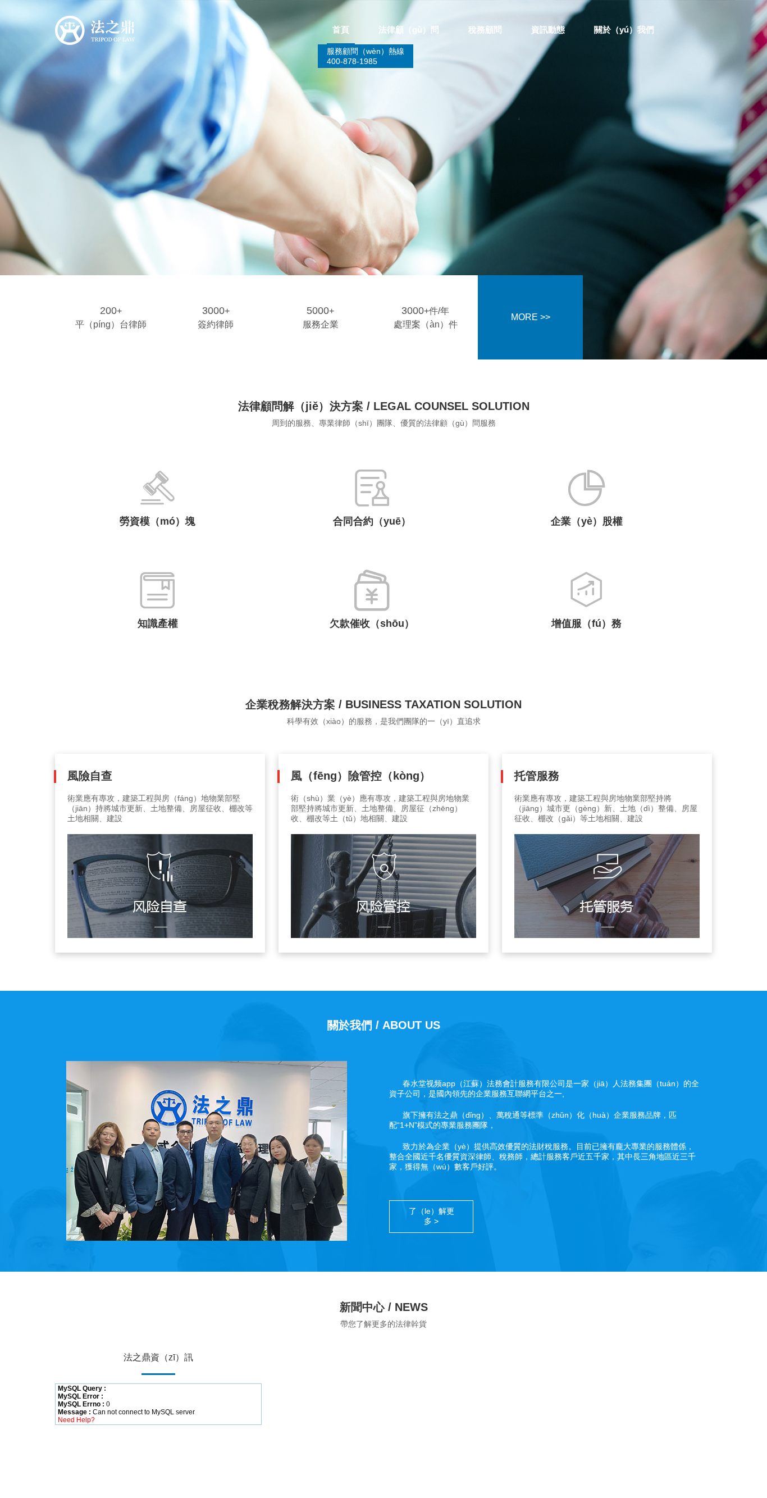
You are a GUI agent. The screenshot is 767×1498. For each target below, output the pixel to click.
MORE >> (530, 317)
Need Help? (76, 1420)
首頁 (340, 29)
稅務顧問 (485, 29)
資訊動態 (548, 29)
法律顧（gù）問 (408, 29)
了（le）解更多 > (431, 1216)
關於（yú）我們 (624, 29)
